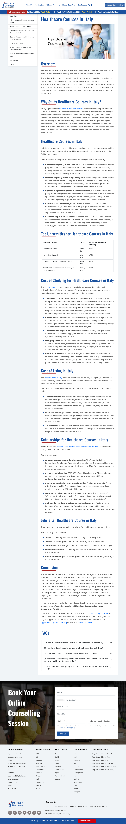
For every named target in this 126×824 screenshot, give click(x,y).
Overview (13, 16)
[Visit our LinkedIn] (24, 813)
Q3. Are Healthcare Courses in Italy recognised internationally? (71, 653)
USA (37, 754)
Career (11, 773)
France (39, 776)
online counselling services (96, 613)
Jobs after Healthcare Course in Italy (22, 55)
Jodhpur (77, 792)
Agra (57, 773)
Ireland (39, 773)
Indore (57, 779)
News (10, 760)
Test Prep (72, 5)
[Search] (89, 5)
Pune (57, 763)
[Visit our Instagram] (10, 813)
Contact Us (82, 5)
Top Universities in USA (101, 757)
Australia (39, 763)
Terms (61, 728)
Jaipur (57, 754)
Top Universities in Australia (102, 763)
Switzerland (40, 782)
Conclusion (14, 60)
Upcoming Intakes (15, 757)
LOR (9, 770)
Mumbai (77, 760)
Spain (38, 788)
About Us (29, 5)
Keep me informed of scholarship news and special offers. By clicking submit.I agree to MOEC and (87, 727)
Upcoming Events (15, 754)
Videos (49, 5)
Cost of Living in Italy (17, 43)
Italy (37, 779)
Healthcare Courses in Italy (20, 26)
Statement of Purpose (16, 766)
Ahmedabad (78, 770)
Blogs (64, 5)
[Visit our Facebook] (15, 813)
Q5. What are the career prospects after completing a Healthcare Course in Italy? (76, 667)
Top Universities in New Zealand (104, 766)
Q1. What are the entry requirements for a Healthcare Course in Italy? (74, 642)
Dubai (76, 788)
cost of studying (52, 287)
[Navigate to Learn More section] (91, 5)
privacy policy (71, 728)
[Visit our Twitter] (29, 813)
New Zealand (41, 766)
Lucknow (58, 766)
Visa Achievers (13, 779)
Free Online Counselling (17, 763)
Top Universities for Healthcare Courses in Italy (22, 31)
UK (37, 757)
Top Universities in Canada (102, 754)
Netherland (40, 785)
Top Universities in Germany (103, 770)
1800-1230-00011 (85, 622)
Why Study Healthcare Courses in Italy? (22, 21)
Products (56, 5)
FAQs (12, 64)
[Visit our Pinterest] (34, 813)
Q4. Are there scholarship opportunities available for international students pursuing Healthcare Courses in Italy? (76, 660)
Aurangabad (59, 776)
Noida (57, 760)
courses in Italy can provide (71, 108)
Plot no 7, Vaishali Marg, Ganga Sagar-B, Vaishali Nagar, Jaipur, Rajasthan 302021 (76, 806)
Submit (63, 734)
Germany (40, 770)
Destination (39, 5)
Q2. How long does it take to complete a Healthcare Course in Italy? (73, 648)
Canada (39, 760)
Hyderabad (59, 770)
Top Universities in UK (100, 760)
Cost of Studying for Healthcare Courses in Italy (22, 38)
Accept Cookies (87, 821)
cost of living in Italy (53, 377)
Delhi (57, 757)
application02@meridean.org (54, 622)
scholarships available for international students (78, 446)
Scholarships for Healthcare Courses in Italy (20, 48)
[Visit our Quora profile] (39, 813)
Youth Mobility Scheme (17, 776)
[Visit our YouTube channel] (20, 813)
